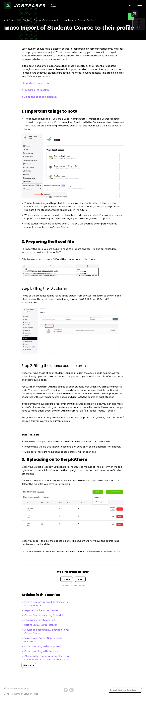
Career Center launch (46, 20)
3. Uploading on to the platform (39, 96)
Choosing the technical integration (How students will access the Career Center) (47, 657)
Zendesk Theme (12, 693)
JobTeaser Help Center (17, 20)
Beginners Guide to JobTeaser (41, 610)
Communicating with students (41, 651)
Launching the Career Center (78, 20)
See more (28, 665)
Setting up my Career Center (40, 625)
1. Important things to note (36, 83)
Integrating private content (39, 620)
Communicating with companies (42, 646)
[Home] (30, 5)
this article (30, 125)
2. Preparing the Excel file (36, 90)
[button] (66, 579)
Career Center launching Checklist (43, 615)
